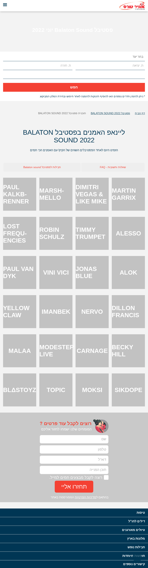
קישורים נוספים (134, 564)
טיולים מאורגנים (133, 530)
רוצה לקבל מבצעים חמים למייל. (75, 477)
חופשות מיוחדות (133, 555)
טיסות (141, 512)
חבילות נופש (136, 547)
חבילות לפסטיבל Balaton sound (42, 167)
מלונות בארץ (136, 538)
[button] (6, 56)
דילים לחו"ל (136, 521)
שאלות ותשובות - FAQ (113, 167)
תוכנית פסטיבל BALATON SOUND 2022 (62, 113)
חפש (74, 87)
